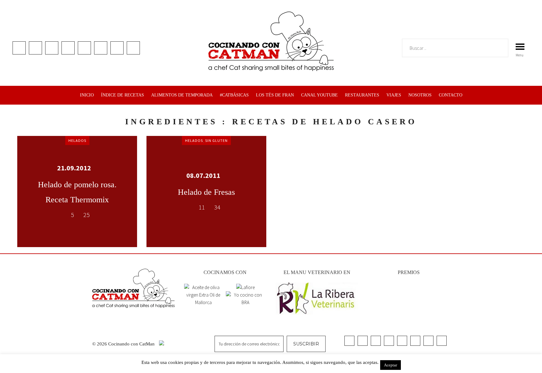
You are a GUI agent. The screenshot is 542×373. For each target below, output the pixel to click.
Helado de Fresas (206, 192)
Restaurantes (362, 95)
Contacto (450, 95)
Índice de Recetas (122, 95)
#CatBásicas (234, 95)
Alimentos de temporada (182, 95)
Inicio (87, 95)
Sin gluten (216, 140)
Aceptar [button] (390, 365)
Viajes (393, 95)
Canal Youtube (319, 95)
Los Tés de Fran (275, 95)
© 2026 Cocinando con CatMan (124, 343)
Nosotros (420, 95)
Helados (77, 140)
